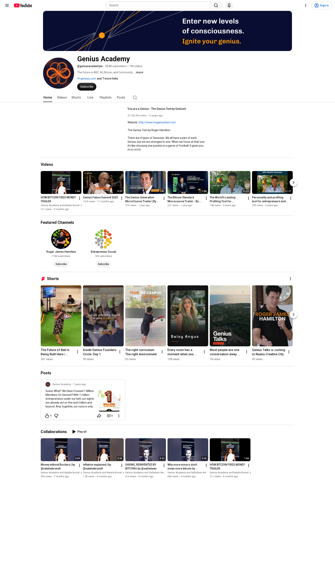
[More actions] (79, 198)
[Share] (99, 416)
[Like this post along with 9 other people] (47, 416)
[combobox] (159, 5)
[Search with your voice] (229, 5)
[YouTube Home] (23, 5)
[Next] (293, 182)
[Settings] (305, 5)
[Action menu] (119, 416)
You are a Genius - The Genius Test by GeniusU (157, 108)
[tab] (47, 97)
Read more (134, 149)
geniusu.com (88, 78)
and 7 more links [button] (107, 78)
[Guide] (7, 5)
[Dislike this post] (56, 416)
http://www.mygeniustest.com (157, 122)
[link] (83, 401)
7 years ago (79, 384)
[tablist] (167, 97)
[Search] (216, 5)
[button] (134, 149)
